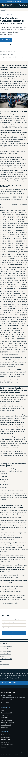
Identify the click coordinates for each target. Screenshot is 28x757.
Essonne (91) (4, 717)
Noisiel (2, 661)
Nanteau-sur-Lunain (5, 649)
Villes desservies (5, 737)
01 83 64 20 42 (6, 40)
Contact (3, 747)
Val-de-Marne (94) (6, 725)
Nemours (2, 656)
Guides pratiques (5, 735)
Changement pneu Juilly (9, 589)
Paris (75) (3, 710)
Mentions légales (5, 739)
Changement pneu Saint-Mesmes (12, 586)
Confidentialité (5, 742)
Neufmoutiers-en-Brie (6, 659)
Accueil (3, 10)
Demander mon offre (14, 633)
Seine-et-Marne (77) (6, 713)
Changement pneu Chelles (10, 603)
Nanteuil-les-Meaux (5, 651)
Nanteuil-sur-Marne (5, 654)
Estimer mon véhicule (8, 45)
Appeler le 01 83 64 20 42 (9, 683)
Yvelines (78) (4, 715)
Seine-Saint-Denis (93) (7, 722)
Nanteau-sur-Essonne (6, 646)
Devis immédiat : (14, 1)
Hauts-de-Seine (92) (6, 720)
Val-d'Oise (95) (5, 727)
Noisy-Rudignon (4, 664)
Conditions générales (7, 744)
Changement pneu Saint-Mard (11, 591)
